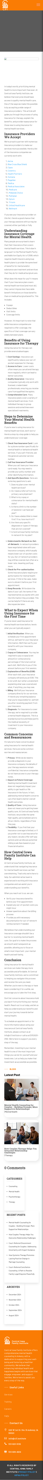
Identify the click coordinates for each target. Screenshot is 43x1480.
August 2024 (14, 1315)
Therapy (9, 1155)
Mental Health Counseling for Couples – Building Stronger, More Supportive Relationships (21, 1107)
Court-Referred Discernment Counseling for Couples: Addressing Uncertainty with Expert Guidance (22, 1246)
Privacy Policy (27, 1472)
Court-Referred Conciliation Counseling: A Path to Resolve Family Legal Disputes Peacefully (22, 1270)
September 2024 (15, 1310)
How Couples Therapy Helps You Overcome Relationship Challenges (20, 1150)
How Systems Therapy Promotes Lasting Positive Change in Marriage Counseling (21, 1258)
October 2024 (14, 1305)
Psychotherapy (27, 44)
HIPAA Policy (21, 1475)
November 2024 (15, 1300)
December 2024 (15, 1294)
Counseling (13, 1186)
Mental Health (11, 1111)
